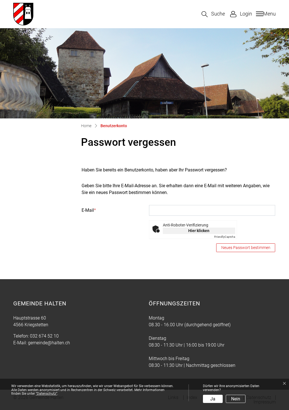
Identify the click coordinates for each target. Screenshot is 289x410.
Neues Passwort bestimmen (245, 247)
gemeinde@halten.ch (49, 342)
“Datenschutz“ (46, 394)
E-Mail (89, 210)
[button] (213, 14)
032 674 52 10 (44, 336)
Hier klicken (198, 230)
